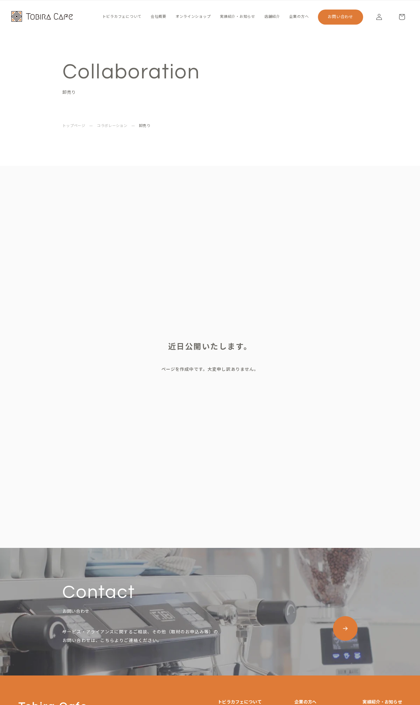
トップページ (73, 126)
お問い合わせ (340, 17)
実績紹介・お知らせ (237, 17)
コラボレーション (112, 126)
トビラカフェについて (121, 17)
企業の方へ (299, 17)
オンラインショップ (193, 17)
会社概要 (158, 17)
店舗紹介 (272, 17)
